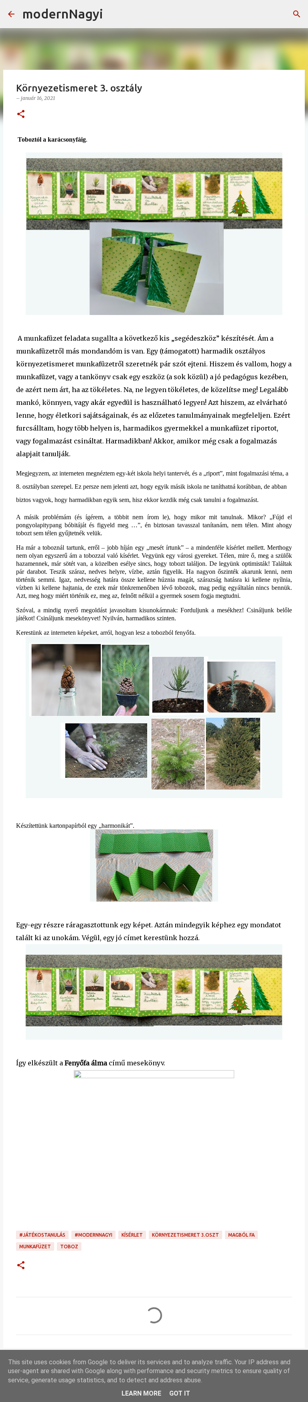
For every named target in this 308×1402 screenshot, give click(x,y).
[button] (21, 114)
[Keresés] (114, 14)
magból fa (241, 1234)
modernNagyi (62, 13)
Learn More (141, 1393)
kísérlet (132, 1234)
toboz (69, 1246)
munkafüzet (35, 1246)
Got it (179, 1393)
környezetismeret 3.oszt (185, 1234)
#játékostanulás (42, 1234)
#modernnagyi (93, 1234)
